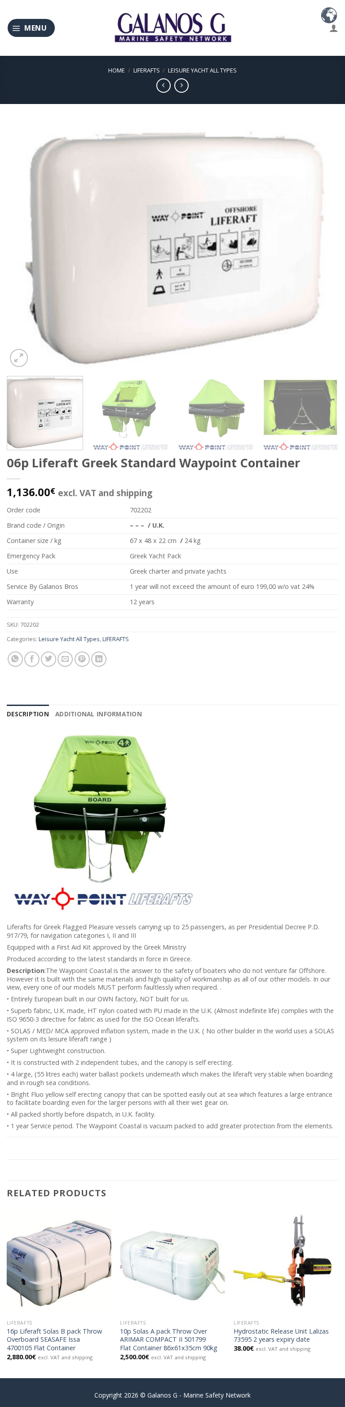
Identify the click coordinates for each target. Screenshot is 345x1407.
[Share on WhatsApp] (15, 659)
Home (116, 70)
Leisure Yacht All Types (202, 70)
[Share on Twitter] (48, 659)
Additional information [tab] (98, 714)
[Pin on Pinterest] (82, 659)
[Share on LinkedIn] (98, 659)
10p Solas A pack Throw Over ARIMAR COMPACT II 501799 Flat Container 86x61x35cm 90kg (168, 1339)
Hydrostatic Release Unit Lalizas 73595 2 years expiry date (281, 1335)
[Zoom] (19, 358)
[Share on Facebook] (32, 659)
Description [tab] (28, 714)
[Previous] (25, 246)
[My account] (333, 28)
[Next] (320, 246)
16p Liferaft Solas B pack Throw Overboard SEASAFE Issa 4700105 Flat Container (54, 1339)
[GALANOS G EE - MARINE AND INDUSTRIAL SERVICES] (172, 28)
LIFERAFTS (146, 70)
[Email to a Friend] (65, 659)
